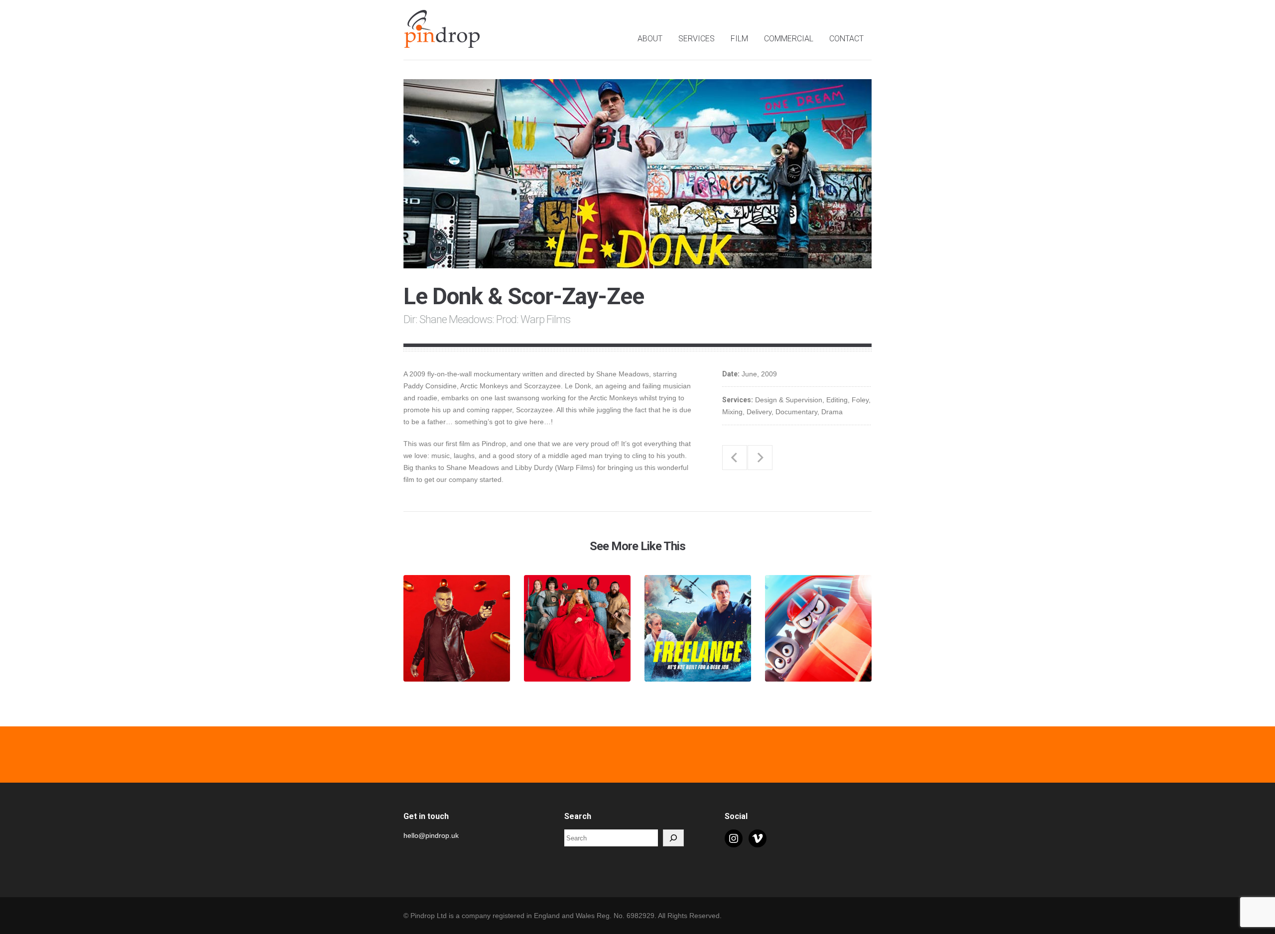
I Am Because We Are (734, 457)
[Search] (673, 837)
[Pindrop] (443, 42)
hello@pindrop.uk (431, 835)
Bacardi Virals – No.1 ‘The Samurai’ (760, 457)
